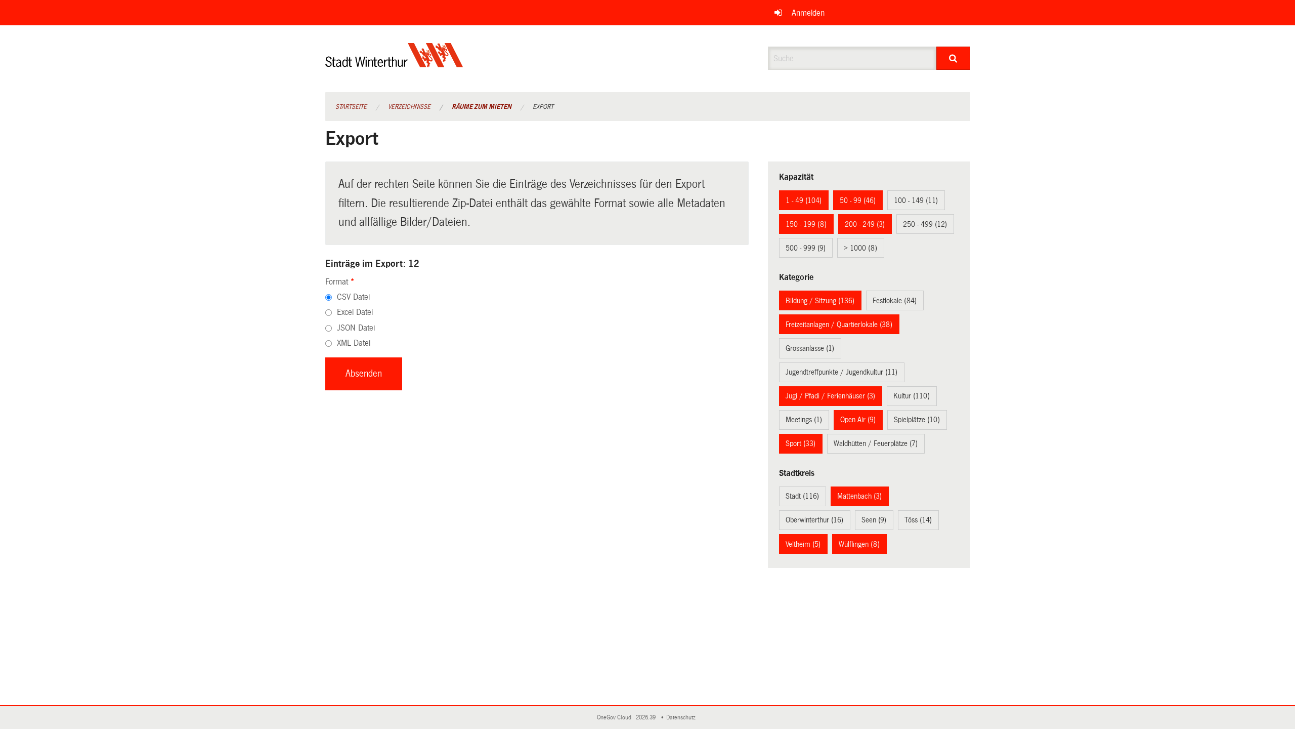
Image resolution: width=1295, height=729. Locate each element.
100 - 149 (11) (916, 200)
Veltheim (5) (803, 544)
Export (543, 106)
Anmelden (808, 13)
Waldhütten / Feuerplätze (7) (876, 443)
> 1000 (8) (860, 248)
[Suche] (953, 58)
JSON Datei (356, 327)
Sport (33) (800, 443)
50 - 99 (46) (858, 200)
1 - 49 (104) (804, 200)
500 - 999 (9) (806, 248)
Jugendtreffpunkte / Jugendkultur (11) (841, 372)
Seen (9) (873, 520)
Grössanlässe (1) (810, 348)
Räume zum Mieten (481, 106)
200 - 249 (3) (865, 224)
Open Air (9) (858, 420)
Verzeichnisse (409, 106)
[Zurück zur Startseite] (394, 63)
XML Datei (353, 343)
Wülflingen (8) (859, 544)
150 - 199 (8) (806, 224)
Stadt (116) (802, 496)
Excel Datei (355, 312)
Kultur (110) (911, 396)
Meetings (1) (804, 420)
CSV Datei (353, 297)
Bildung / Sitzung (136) (820, 301)
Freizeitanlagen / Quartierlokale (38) (839, 324)
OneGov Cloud (615, 717)
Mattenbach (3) (859, 496)
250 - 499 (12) (925, 224)
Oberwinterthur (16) (814, 520)
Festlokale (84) (895, 301)
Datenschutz (682, 717)
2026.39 (646, 717)
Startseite (351, 106)
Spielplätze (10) (917, 420)
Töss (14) (918, 520)
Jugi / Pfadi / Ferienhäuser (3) (830, 396)
